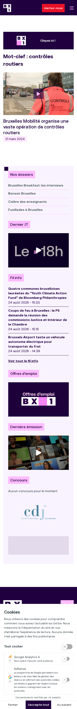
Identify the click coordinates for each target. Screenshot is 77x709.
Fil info (16, 277)
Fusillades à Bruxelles (25, 209)
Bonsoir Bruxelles (22, 193)
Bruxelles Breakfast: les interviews (35, 185)
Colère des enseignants (27, 201)
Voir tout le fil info (23, 361)
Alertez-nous (53, 8)
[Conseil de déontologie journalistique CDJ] (38, 512)
